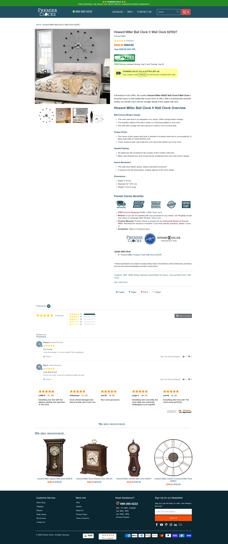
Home (38, 25)
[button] (183, 316)
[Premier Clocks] (47, 12)
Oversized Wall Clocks (177, 275)
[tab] (41, 335)
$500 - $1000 (128, 275)
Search (79, 506)
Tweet (121, 292)
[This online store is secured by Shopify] (88, 538)
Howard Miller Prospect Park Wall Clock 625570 (141, 255)
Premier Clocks (48, 535)
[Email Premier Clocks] (180, 525)
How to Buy (41, 503)
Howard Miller (120, 36)
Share (133, 292)
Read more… (158, 212)
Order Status (41, 514)
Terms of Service (82, 518)
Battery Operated (140, 275)
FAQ (78, 503)
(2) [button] (81, 314)
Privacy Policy (81, 514)
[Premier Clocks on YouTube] (162, 525)
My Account (41, 518)
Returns (39, 510)
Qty (115, 82)
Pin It (145, 292)
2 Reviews (130, 41)
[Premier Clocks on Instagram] (171, 525)
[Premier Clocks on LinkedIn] (176, 525)
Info (130, 11)
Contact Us (144, 11)
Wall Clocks (123, 282)
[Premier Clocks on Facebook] (157, 525)
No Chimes (164, 275)
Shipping (40, 506)
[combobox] (169, 12)
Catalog (118, 11)
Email (158, 292)
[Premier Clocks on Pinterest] (166, 525)
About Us (79, 510)
